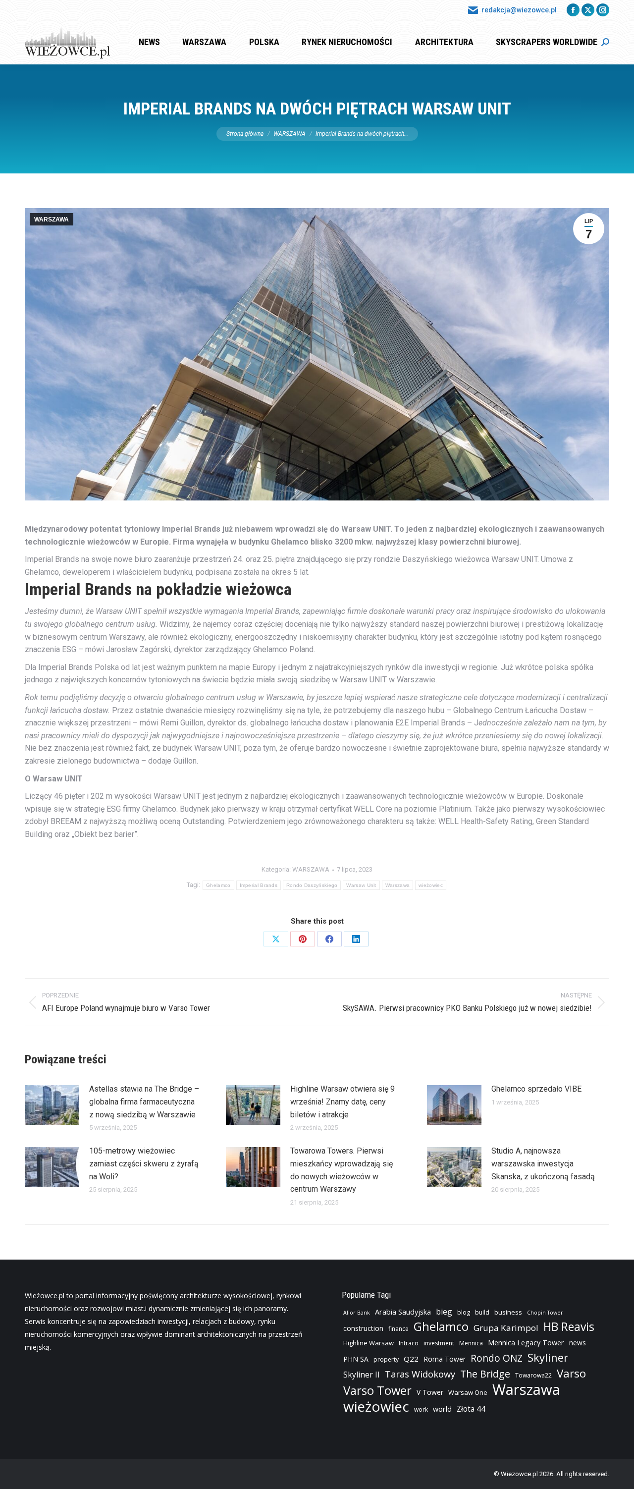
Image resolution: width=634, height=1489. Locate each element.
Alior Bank (356, 1312)
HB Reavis (568, 1327)
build (482, 1312)
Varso (571, 1373)
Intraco (409, 1343)
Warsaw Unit (361, 885)
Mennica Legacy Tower (526, 1342)
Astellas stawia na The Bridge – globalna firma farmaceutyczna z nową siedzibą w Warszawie (144, 1101)
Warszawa (397, 885)
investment (438, 1343)
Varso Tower (377, 1390)
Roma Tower (444, 1359)
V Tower (430, 1392)
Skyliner (548, 1357)
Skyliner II (361, 1375)
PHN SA (356, 1359)
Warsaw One (467, 1392)
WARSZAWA (51, 219)
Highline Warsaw (368, 1342)
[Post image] (52, 1105)
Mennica (471, 1343)
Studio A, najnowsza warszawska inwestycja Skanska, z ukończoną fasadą (543, 1163)
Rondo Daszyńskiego (311, 885)
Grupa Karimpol (506, 1327)
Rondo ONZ (497, 1358)
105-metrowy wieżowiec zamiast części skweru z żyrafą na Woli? (144, 1163)
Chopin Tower (545, 1312)
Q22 (411, 1359)
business (508, 1312)
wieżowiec (431, 885)
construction (363, 1328)
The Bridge (485, 1374)
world (442, 1409)
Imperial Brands (259, 885)
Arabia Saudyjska (403, 1312)
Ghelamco (218, 885)
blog (463, 1312)
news (577, 1342)
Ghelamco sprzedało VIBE (536, 1089)
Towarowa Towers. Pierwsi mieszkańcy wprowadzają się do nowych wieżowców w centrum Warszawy (341, 1170)
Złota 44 (471, 1409)
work (421, 1409)
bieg (444, 1311)
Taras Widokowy (420, 1374)
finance (398, 1328)
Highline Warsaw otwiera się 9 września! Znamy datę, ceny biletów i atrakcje (342, 1101)
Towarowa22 (533, 1375)
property (386, 1359)
